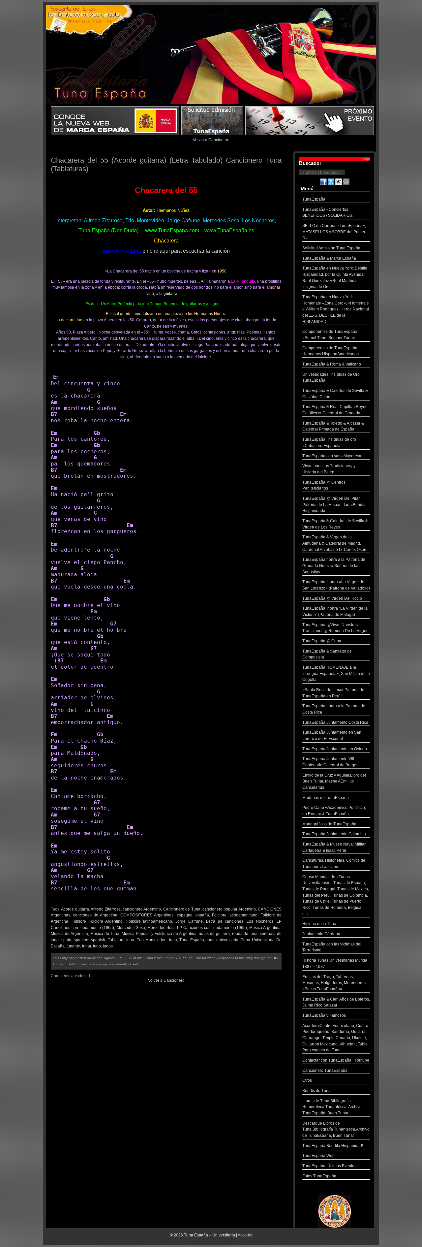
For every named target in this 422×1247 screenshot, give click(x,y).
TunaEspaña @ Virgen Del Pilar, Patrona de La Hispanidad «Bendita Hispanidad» (334, 504)
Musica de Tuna (105, 933)
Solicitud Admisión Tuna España (331, 248)
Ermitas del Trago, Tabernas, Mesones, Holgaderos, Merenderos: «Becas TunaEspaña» (334, 983)
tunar (86, 946)
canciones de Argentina (95, 915)
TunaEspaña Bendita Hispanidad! (332, 1145)
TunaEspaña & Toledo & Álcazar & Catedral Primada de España (333, 426)
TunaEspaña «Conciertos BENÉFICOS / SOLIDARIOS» (328, 212)
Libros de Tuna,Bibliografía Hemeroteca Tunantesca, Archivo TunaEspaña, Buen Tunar (332, 1107)
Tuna (183, 958)
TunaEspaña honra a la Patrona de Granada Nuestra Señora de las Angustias (333, 565)
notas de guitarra (214, 933)
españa (202, 915)
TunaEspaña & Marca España (329, 258)
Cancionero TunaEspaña (324, 1070)
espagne (185, 915)
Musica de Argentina (69, 933)
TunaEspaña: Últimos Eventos (329, 1166)
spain (66, 940)
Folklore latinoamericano (149, 921)
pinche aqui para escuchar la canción (186, 251)
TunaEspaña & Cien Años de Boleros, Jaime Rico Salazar (336, 1002)
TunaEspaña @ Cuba (321, 641)
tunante (73, 946)
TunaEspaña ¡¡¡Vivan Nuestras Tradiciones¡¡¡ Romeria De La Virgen (335, 628)
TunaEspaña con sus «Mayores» (331, 456)
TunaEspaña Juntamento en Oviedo (334, 749)
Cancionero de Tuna (181, 909)
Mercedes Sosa (131, 927)
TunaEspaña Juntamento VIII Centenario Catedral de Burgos (330, 761)
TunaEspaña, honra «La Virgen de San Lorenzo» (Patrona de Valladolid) (336, 585)
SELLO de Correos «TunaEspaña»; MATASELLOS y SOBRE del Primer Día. (334, 231)
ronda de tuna (245, 933)
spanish (98, 940)
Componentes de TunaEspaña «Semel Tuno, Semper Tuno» (329, 334)
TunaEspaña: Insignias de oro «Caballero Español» (329, 442)
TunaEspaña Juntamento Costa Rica (335, 722)
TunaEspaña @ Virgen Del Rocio (332, 598)
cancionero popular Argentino (229, 909)
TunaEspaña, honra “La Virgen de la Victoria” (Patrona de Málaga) (335, 611)
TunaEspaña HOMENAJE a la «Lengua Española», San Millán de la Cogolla (336, 673)
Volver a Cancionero (211, 140)
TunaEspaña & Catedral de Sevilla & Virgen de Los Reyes (335, 524)
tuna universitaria (222, 940)
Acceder (245, 1235)
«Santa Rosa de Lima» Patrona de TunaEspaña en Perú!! (333, 692)
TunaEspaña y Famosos (324, 1015)
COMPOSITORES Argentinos (146, 915)
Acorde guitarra (75, 909)
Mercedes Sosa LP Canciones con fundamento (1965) (197, 927)
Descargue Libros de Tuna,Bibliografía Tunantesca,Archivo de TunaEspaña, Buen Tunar (336, 1129)
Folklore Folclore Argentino (97, 921)
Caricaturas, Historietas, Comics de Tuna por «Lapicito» (333, 863)
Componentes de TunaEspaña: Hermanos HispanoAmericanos (330, 351)
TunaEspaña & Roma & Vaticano (331, 364)
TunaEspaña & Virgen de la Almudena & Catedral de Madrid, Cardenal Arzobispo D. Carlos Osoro (335, 543)
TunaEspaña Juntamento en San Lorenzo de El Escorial (331, 735)
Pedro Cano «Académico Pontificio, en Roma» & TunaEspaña (334, 810)
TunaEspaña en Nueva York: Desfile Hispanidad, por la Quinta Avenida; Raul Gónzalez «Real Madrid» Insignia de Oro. (334, 277)
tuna (173, 940)
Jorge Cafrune (188, 921)
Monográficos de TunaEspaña (329, 824)
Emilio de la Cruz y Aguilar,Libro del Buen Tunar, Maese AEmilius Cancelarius (334, 781)
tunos (108, 946)
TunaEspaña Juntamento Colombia (334, 834)
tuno (97, 946)
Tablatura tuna (121, 940)
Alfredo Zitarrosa (105, 909)
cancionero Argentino (142, 909)
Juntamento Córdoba (321, 934)
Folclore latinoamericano (234, 915)
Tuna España (191, 940)
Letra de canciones (224, 921)
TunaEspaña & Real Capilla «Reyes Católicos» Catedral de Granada (334, 409)
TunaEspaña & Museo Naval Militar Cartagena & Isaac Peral (334, 847)
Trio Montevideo (151, 940)
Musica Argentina (265, 927)
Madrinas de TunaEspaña (325, 797)
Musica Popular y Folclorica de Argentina (159, 933)
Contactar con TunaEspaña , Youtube (335, 1060)
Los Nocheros (260, 921)
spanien (81, 940)
